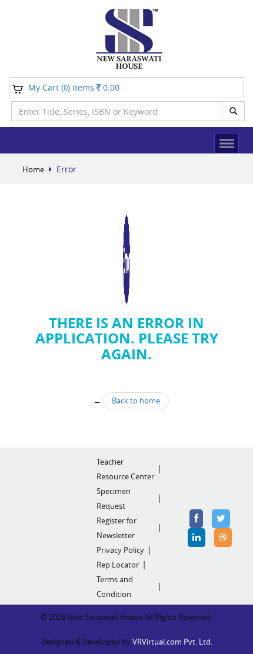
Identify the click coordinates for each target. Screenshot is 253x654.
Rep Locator (117, 564)
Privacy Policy (120, 550)
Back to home (136, 400)
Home (33, 169)
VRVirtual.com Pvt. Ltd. (172, 641)
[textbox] (116, 111)
